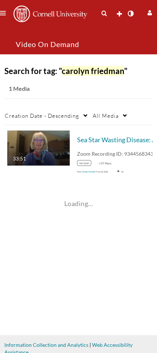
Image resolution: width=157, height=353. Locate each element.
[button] (149, 12)
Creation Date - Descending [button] (42, 115)
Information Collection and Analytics (46, 345)
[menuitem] (104, 13)
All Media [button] (106, 115)
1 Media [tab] (19, 88)
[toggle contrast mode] (130, 13)
